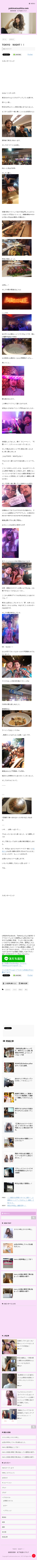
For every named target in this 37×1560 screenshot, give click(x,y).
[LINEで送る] (17, 55)
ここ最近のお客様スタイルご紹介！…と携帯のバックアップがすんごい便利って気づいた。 (20, 1200)
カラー (5, 1506)
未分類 (4, 1532)
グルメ (4, 1487)
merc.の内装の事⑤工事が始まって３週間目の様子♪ (23, 1290)
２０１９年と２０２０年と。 (23, 1229)
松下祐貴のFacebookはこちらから (14, 963)
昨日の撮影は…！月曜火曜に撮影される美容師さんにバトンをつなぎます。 (25, 1360)
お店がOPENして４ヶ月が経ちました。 (14, 1442)
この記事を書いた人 (10, 983)
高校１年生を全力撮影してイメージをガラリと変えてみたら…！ (24, 1155)
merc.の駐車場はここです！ (23, 1259)
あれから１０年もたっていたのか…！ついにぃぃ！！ (24, 1079)
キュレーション (7, 1483)
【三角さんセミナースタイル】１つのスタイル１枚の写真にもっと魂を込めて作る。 (24, 1126)
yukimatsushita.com (18, 8)
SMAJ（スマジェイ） (8, 1473)
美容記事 (5, 1537)
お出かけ (8, 989)
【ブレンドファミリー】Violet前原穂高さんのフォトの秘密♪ (24, 1170)
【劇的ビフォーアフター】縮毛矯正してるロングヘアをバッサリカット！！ (25, 1412)
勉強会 (4, 1517)
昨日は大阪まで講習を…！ (23, 1183)
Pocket (30, 54)
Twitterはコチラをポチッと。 (12, 965)
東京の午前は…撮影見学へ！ (16, 1205)
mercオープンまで (8, 1468)
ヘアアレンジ (7, 1510)
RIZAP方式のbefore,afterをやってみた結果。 (24, 1064)
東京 (26, 989)
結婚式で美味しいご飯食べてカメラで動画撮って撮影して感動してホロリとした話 (24, 1096)
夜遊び (20, 989)
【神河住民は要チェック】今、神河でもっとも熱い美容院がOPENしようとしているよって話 (24, 1051)
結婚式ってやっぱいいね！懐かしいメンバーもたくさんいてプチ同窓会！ (25, 1343)
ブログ (14, 989)
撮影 (3, 1527)
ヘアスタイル (6, 1497)
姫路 (3, 1522)
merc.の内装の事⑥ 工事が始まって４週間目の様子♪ (23, 1275)
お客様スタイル (8, 1501)
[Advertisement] (17, 74)
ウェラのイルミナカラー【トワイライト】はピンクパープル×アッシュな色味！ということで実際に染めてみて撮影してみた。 (26, 1397)
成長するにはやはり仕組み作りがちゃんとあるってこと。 (24, 1110)
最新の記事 (24, 983)
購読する (7, 1213)
